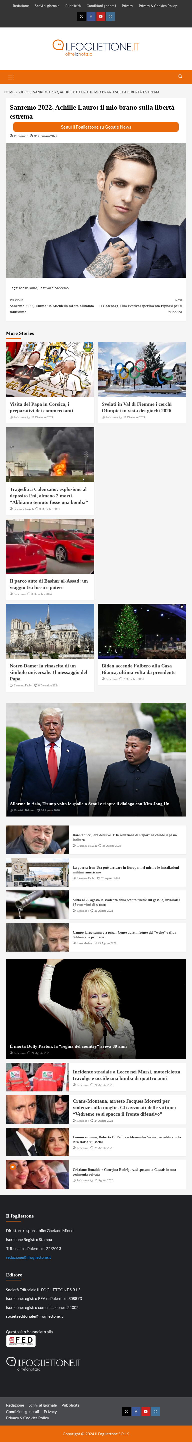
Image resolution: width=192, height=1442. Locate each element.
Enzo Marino (84, 943)
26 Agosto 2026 (50, 810)
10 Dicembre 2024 (42, 417)
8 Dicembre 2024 (42, 594)
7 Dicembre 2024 (134, 678)
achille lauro (28, 288)
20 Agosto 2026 (110, 878)
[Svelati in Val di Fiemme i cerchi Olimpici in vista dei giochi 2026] (142, 369)
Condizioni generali (101, 5)
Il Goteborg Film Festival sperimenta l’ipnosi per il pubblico (140, 306)
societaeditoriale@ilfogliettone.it (34, 1316)
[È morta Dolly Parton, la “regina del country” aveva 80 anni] (96, 1009)
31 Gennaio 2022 (45, 136)
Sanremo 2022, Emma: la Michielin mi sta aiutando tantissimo (52, 306)
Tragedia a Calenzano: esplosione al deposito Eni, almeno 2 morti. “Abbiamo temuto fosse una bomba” (49, 495)
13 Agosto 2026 (103, 1180)
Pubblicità (73, 5)
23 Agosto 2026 (103, 910)
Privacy (127, 5)
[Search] (180, 76)
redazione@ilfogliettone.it (28, 1257)
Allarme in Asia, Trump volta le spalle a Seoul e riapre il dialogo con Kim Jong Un (90, 803)
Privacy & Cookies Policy (158, 5)
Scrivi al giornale (47, 5)
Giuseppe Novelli (24, 508)
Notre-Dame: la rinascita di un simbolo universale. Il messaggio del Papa (48, 672)
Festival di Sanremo (54, 288)
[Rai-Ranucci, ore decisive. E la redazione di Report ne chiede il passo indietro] (37, 839)
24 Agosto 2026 (103, 1120)
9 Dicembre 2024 (50, 508)
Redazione (21, 5)
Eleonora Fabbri (23, 685)
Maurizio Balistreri (24, 810)
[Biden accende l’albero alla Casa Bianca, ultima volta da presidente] (142, 631)
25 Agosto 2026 (111, 845)
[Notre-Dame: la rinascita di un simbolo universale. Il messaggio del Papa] (50, 631)
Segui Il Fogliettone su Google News (96, 127)
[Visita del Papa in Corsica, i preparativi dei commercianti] (50, 369)
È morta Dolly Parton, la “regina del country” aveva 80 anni (68, 1046)
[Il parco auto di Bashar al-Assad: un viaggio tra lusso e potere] (50, 546)
